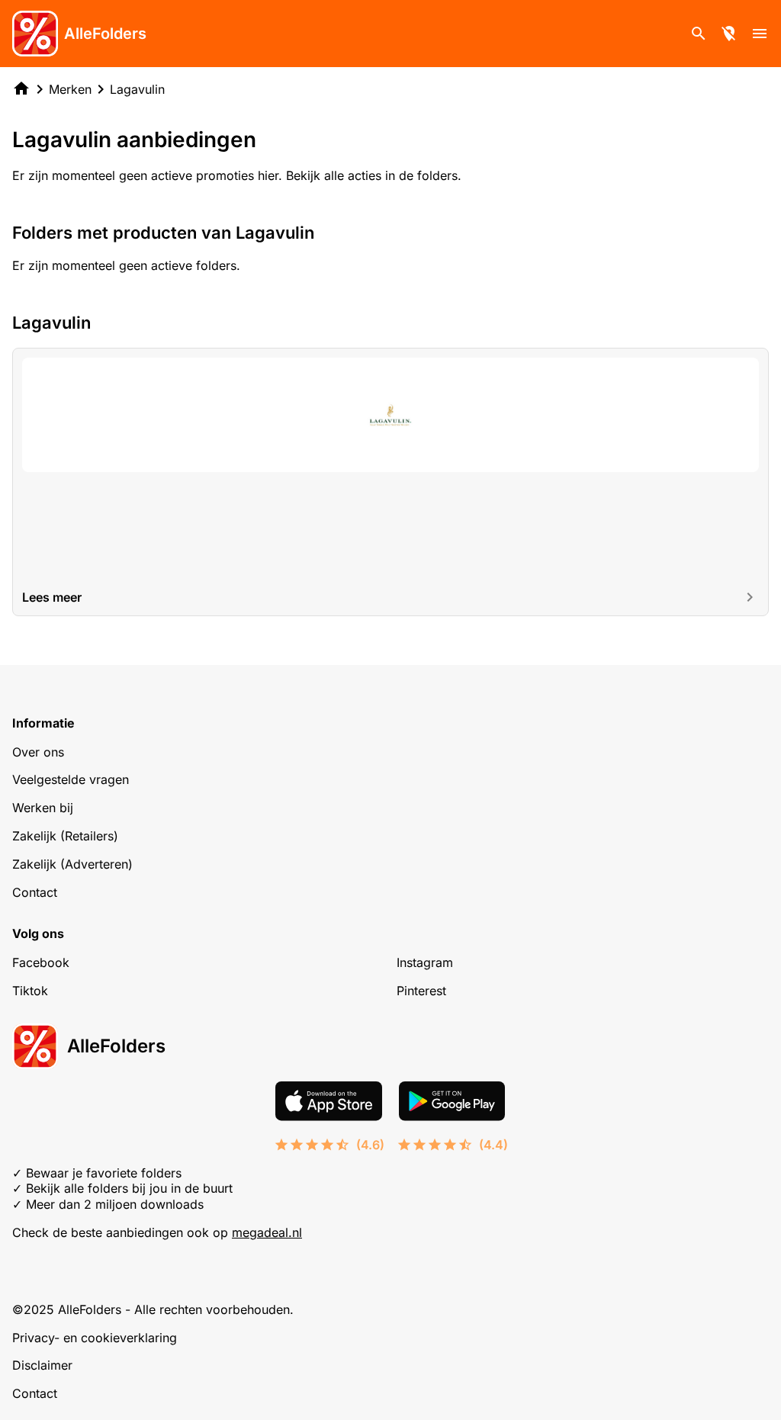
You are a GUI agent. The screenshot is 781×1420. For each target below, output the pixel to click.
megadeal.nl (267, 1232)
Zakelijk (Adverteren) (72, 864)
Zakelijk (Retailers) (65, 835)
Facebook (40, 962)
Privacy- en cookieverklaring (94, 1337)
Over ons (38, 752)
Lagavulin (137, 89)
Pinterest (421, 990)
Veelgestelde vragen (70, 779)
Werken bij (42, 807)
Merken (70, 89)
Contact (34, 892)
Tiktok (30, 990)
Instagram (425, 962)
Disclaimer (42, 1365)
